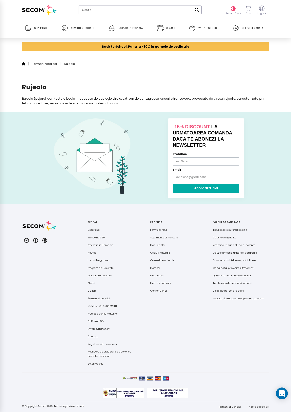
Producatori (157, 275)
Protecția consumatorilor (103, 313)
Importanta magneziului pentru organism (238, 298)
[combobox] (140, 10)
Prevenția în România (100, 245)
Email (177, 170)
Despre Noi (94, 230)
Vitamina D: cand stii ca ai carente (234, 245)
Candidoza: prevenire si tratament (233, 268)
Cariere (92, 290)
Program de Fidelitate (100, 268)
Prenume (180, 154)
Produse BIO (157, 245)
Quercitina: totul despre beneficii (232, 275)
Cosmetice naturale (162, 260)
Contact (93, 336)
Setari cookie (95, 363)
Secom (41, 406)
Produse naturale (160, 283)
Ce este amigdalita (224, 237)
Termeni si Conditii (230, 406)
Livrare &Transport (98, 329)
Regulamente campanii (102, 344)
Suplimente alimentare (164, 237)
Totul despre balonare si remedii (232, 283)
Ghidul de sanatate (99, 275)
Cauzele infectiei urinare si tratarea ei (235, 252)
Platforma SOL (96, 321)
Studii (91, 283)
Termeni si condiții (99, 298)
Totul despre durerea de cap (230, 230)
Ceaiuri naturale (160, 252)
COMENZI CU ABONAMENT (102, 306)
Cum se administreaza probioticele (234, 260)
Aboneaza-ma (206, 188)
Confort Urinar (158, 290)
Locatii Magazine (98, 260)
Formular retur (158, 230)
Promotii (155, 268)
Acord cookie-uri (259, 406)
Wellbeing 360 (96, 237)
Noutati (92, 252)
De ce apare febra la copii (228, 290)
